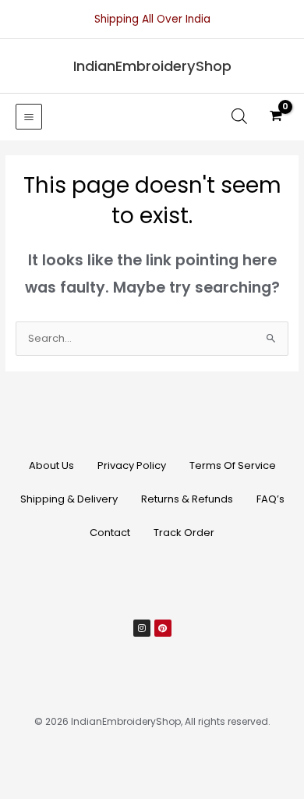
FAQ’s (270, 499)
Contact (110, 532)
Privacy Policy (131, 465)
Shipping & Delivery (69, 499)
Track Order (184, 532)
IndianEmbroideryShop (152, 66)
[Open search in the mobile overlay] (239, 116)
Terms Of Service (232, 465)
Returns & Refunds (187, 499)
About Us (51, 465)
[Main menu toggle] (29, 117)
